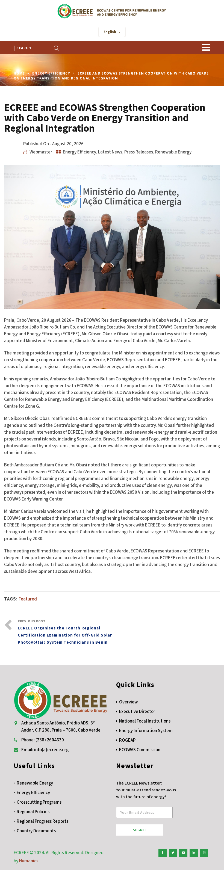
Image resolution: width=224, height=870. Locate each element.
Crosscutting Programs (39, 802)
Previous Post (65, 632)
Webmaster (41, 152)
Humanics (28, 861)
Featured (28, 599)
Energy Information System (146, 730)
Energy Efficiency (51, 73)
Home (19, 73)
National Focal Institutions (144, 721)
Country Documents (36, 831)
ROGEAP (127, 740)
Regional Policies (33, 812)
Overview (128, 702)
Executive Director (137, 711)
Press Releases (138, 152)
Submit (139, 830)
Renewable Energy (173, 152)
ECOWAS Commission (139, 750)
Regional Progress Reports (42, 821)
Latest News (110, 152)
